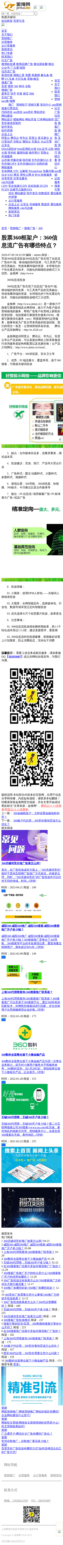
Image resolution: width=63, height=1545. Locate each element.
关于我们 (7, 34)
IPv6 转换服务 (43, 174)
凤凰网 (35, 75)
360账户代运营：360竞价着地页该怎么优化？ (31, 1345)
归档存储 (42, 163)
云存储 (5, 160)
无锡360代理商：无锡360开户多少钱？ (27, 1262)
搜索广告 (7, 82)
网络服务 (7, 167)
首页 (4, 30)
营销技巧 (21, 104)
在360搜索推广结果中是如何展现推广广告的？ (32, 1266)
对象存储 (16, 160)
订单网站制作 (45, 119)
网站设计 (7, 119)
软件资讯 (7, 126)
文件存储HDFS (26, 163)
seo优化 (18, 112)
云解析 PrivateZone (31, 171)
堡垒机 (12, 152)
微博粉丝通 (8, 64)
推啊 (12, 100)
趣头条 (45, 75)
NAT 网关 (13, 174)
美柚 (30, 78)
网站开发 (30, 119)
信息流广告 (8, 71)
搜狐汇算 (18, 75)
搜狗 (10, 86)
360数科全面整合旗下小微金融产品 (25, 1258)
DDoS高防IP (8, 148)
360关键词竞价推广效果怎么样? (23, 1240)
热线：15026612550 (16, 1500)
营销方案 (33, 104)
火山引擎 (46, 141)
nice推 (5, 100)
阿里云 (5, 137)
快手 (13, 93)
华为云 (24, 137)
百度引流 (18, 20)
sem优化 (28, 112)
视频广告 (7, 89)
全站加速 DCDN (38, 185)
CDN (4, 185)
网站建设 (7, 115)
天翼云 (35, 141)
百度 (4, 86)
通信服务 (56, 193)
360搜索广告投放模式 (17, 1319)
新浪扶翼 (7, 75)
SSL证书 (42, 148)
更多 (16, 1364)
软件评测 (7, 130)
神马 (21, 86)
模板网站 (18, 119)
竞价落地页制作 (11, 123)
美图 (28, 75)
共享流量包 (20, 178)
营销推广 (7, 38)
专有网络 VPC (10, 171)
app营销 (57, 104)
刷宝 (26, 93)
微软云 (26, 141)
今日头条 (20, 78)
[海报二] (31, 1226)
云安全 (5, 145)
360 (16, 86)
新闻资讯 (7, 49)
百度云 (33, 137)
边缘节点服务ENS (21, 189)
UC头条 (10, 78)
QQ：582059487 (41, 1500)
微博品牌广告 (24, 64)
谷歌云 (17, 141)
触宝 (36, 78)
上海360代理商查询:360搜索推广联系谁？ (29, 1251)
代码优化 (7, 112)
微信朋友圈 (41, 64)
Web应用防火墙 (26, 148)
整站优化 (39, 112)
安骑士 (45, 152)
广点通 (14, 67)
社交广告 (7, 60)
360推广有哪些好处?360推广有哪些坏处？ (29, 1287)
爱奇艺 (5, 93)
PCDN (5, 189)
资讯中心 (45, 104)
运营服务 (7, 41)
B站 (31, 93)
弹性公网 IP (27, 174)
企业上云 (7, 134)
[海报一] (31, 1182)
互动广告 (7, 97)
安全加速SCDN (17, 185)
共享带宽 (7, 178)
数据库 (45, 193)
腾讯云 (14, 137)
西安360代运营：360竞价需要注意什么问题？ (31, 1353)
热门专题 (7, 52)
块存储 (26, 160)
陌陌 (22, 67)
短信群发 (7, 20)
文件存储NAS (39, 160)
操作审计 (34, 152)
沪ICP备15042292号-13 (13, 1541)
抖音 (19, 93)
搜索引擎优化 (9, 108)
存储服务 (7, 156)
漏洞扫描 (22, 152)
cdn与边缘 (7, 182)
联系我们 (7, 56)
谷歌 (28, 86)
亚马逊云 (43, 137)
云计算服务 (8, 45)
